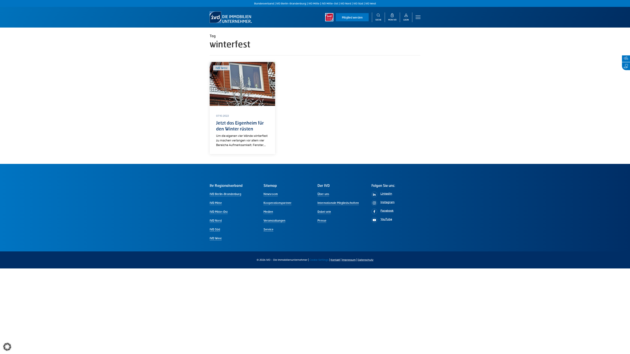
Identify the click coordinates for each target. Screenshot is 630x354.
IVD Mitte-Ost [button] (219, 211)
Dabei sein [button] (324, 211)
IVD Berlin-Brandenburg (291, 3)
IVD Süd (358, 3)
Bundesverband (264, 3)
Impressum (349, 260)
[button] (418, 17)
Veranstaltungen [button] (274, 220)
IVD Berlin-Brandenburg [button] (225, 194)
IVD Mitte (313, 3)
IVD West (370, 3)
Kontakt (335, 260)
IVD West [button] (216, 238)
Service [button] (268, 229)
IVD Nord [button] (216, 220)
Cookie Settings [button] (319, 260)
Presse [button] (321, 220)
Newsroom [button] (270, 194)
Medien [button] (268, 211)
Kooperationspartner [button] (277, 203)
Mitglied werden (352, 17)
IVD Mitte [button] (216, 203)
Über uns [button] (323, 194)
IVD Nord (345, 3)
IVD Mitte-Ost (330, 3)
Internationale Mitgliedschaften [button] (338, 203)
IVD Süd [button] (215, 229)
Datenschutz (365, 260)
